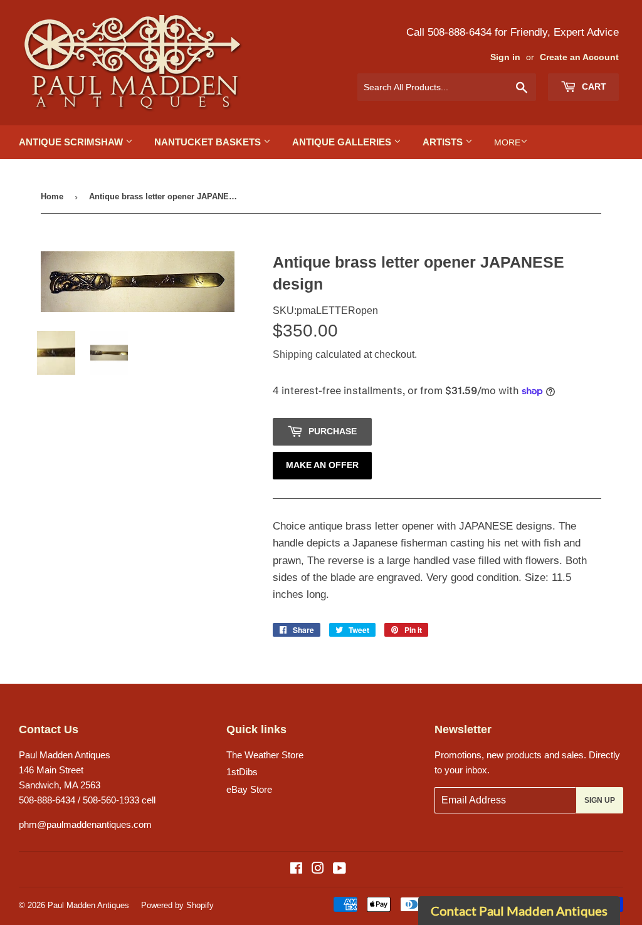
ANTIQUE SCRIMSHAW (72, 142)
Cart (592, 86)
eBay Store (249, 789)
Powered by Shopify (177, 905)
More (507, 142)
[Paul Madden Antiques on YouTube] (339, 869)
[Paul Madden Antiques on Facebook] (296, 869)
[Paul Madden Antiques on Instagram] (318, 869)
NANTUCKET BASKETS (208, 142)
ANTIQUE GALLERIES (343, 142)
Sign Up (599, 800)
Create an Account (579, 57)
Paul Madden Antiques (88, 905)
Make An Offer (322, 465)
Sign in (505, 57)
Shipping (293, 354)
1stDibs (242, 771)
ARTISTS (444, 142)
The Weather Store (264, 755)
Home (52, 196)
